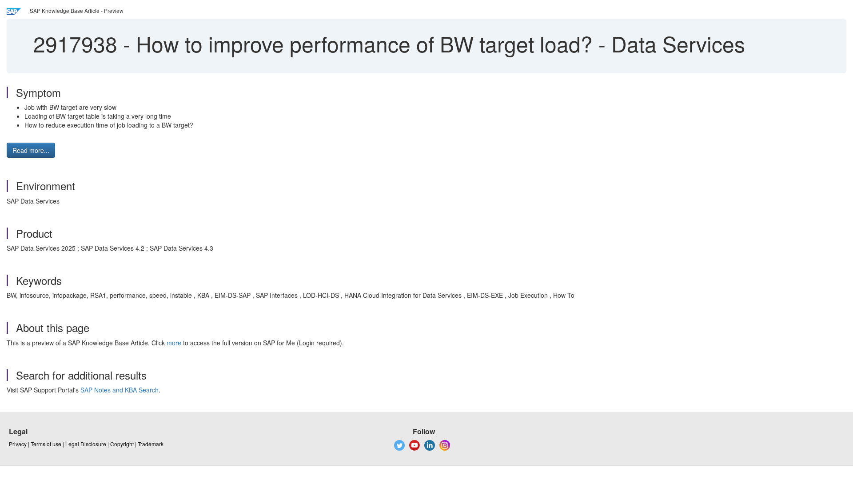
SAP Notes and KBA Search (119, 389)
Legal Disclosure (85, 444)
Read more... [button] (30, 150)
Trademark (150, 444)
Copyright (122, 444)
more (174, 342)
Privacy (18, 444)
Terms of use (46, 444)
